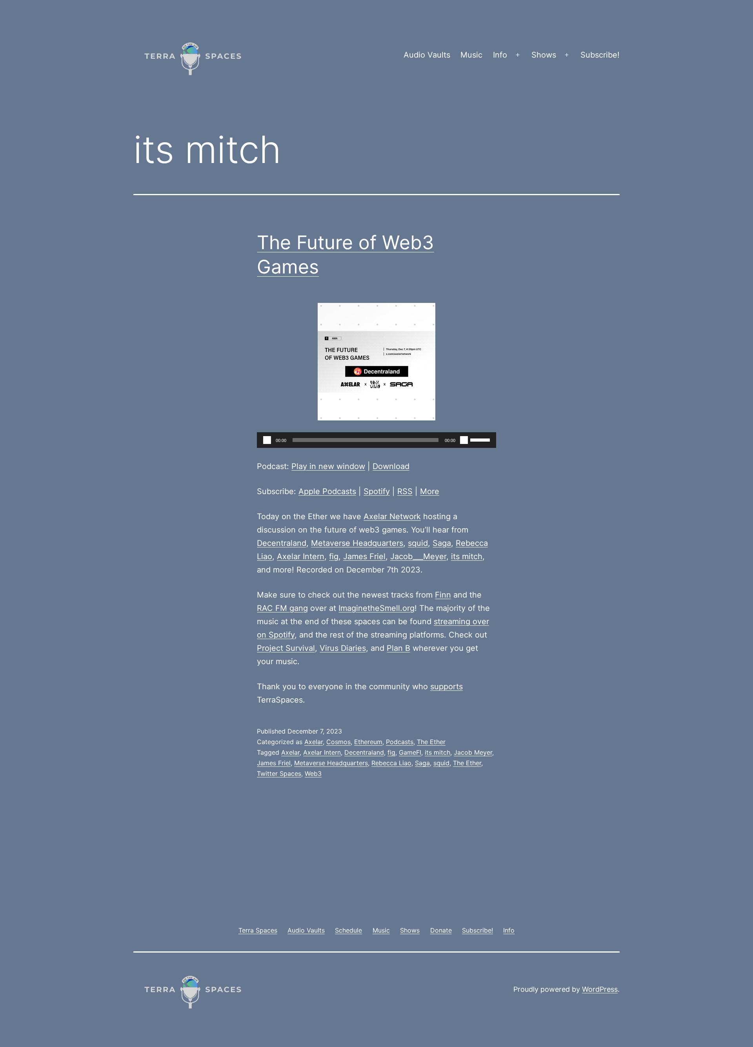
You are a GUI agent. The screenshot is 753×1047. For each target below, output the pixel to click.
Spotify (377, 491)
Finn (443, 595)
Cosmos (338, 742)
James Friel (364, 556)
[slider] (481, 439)
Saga (442, 543)
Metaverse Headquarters (357, 543)
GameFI (410, 752)
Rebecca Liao (391, 763)
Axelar (313, 742)
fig (333, 556)
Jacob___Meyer (418, 556)
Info (500, 55)
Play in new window (328, 466)
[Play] (267, 440)
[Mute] (464, 440)
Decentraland (281, 543)
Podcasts (399, 742)
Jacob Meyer (473, 752)
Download (391, 466)
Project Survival (286, 648)
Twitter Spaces (279, 773)
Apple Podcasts (327, 491)
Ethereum (368, 742)
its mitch (466, 556)
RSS (405, 491)
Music (471, 55)
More (429, 491)
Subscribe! (600, 55)
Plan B (398, 648)
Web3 (313, 773)
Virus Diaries (343, 648)
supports (446, 686)
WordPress (600, 989)
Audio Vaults (427, 55)
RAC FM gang (282, 608)
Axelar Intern (300, 556)
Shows (543, 55)
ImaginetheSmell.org (376, 608)
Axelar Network (392, 516)
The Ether (431, 742)
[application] (376, 440)
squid (418, 543)
